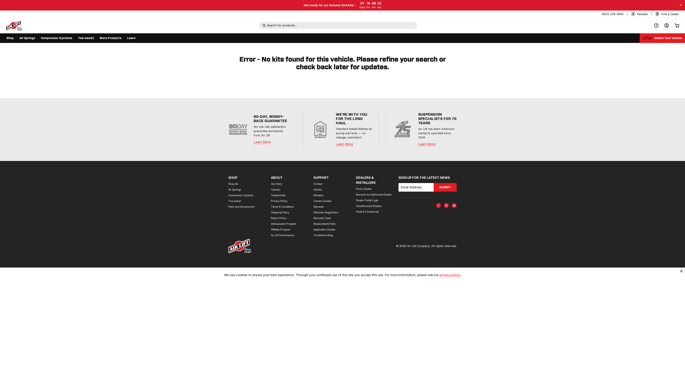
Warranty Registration (326, 212)
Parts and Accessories (241, 206)
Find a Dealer (364, 188)
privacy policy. (450, 275)
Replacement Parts (324, 223)
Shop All (233, 183)
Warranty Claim (322, 218)
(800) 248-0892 (613, 14)
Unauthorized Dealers (369, 205)
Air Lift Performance (282, 235)
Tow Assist (234, 200)
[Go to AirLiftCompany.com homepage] (239, 246)
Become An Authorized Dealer (374, 194)
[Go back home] (14, 25)
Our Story (276, 183)
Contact (318, 183)
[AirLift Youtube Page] (454, 205)
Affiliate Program (280, 229)
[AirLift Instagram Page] (446, 205)
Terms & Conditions (282, 206)
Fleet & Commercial (367, 211)
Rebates (318, 195)
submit (445, 187)
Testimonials (278, 195)
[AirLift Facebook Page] (438, 205)
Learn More (262, 142)
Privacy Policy (279, 200)
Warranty (318, 206)
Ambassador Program (283, 223)
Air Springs (234, 189)
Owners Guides (322, 200)
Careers (275, 189)
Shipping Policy (280, 212)
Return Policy (278, 218)
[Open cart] (677, 25)
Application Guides (324, 229)
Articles (317, 189)
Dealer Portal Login (367, 200)
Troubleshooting (323, 235)
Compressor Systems (240, 195)
